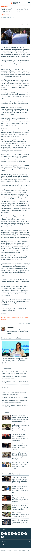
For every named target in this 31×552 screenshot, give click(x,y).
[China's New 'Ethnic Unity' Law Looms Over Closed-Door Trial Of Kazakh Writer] (6, 464)
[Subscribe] (2, 537)
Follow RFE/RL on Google (19, 550)
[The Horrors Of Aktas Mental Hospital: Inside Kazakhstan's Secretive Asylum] (6, 445)
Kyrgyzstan (4, 6)
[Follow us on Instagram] (9, 533)
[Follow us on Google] (12, 533)
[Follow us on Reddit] (5, 533)
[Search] (28, 550)
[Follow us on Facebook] (19, 533)
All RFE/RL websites (6, 550)
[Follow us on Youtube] (2, 533)
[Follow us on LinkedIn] (22, 533)
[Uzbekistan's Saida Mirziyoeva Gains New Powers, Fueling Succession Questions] (15, 349)
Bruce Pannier (5, 14)
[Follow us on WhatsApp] (25, 533)
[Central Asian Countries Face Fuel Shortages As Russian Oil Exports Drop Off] (6, 488)
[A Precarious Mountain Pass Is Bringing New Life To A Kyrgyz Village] (6, 507)
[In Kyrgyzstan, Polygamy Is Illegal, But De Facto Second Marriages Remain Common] (6, 498)
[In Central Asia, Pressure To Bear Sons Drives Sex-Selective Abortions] (6, 522)
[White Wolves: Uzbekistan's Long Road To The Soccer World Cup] (6, 514)
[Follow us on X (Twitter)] (15, 533)
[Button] (28, 21)
